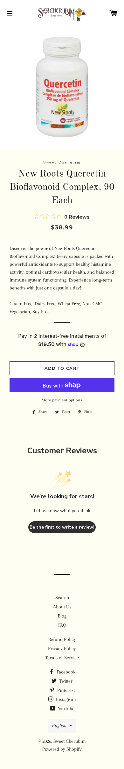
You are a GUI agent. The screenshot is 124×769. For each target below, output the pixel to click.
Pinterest (65, 690)
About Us (62, 607)
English (59, 726)
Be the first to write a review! (62, 527)
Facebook (65, 672)
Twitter (65, 681)
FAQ (62, 625)
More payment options (62, 400)
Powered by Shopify (62, 749)
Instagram (65, 699)
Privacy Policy (62, 648)
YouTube (65, 708)
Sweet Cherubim (69, 741)
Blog (62, 616)
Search (62, 597)
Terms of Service (62, 657)
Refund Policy (62, 639)
